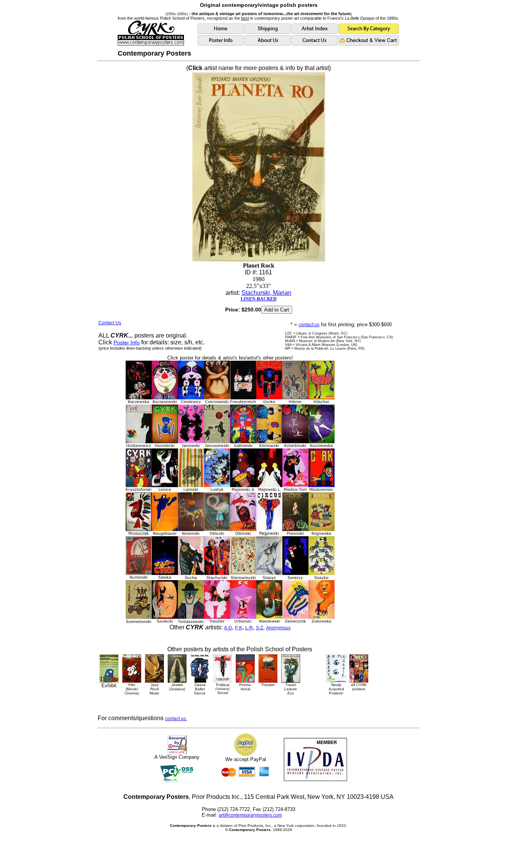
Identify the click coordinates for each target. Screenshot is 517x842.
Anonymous (278, 627)
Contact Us (109, 322)
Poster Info (127, 342)
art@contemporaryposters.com (250, 815)
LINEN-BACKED (259, 299)
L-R (249, 627)
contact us (309, 324)
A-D (228, 627)
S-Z (259, 627)
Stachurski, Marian (266, 292)
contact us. (176, 718)
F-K (238, 627)
